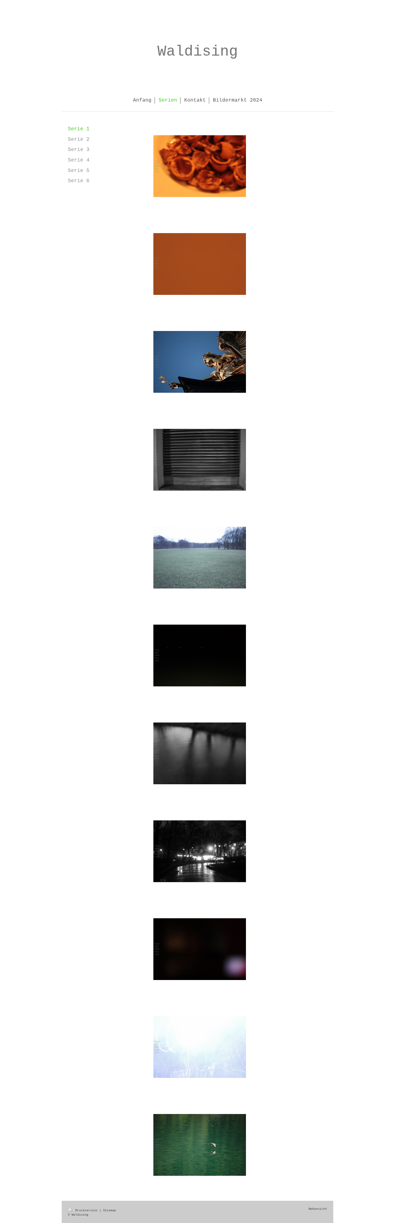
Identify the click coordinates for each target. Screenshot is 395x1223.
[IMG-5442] (199, 264)
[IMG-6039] (199, 949)
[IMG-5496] (199, 460)
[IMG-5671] (199, 655)
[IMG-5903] (199, 362)
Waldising (197, 51)
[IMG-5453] (199, 166)
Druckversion (86, 1210)
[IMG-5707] (199, 753)
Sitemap (109, 1210)
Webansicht (318, 1209)
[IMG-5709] (199, 851)
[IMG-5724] (199, 1047)
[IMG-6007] (199, 1145)
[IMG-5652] (199, 557)
